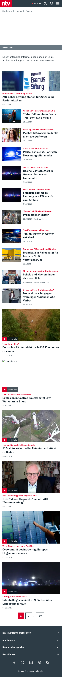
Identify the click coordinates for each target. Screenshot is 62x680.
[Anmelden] (46, 3)
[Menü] (58, 3)
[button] (31, 632)
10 (40, 615)
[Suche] (52, 3)
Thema (18, 11)
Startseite (7, 11)
